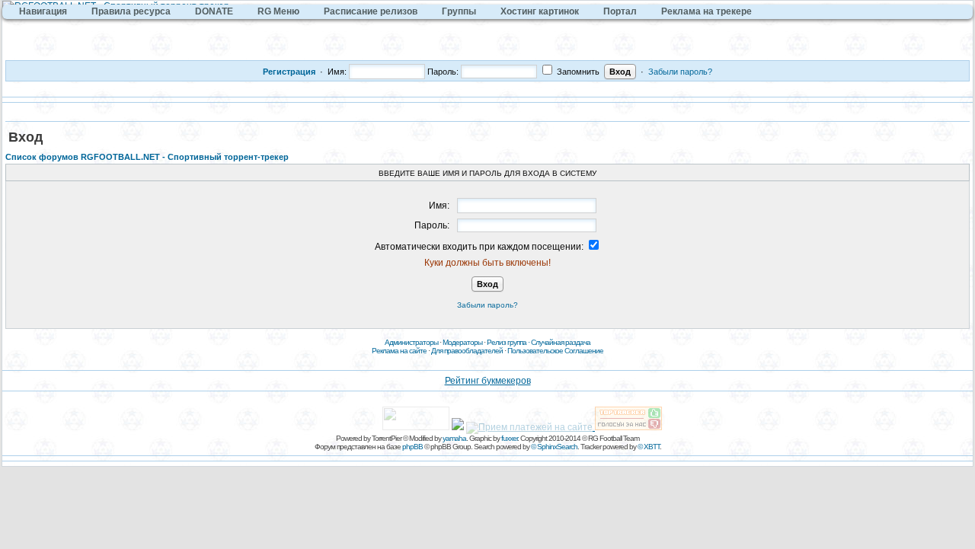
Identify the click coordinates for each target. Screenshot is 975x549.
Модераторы (462, 342)
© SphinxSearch (554, 446)
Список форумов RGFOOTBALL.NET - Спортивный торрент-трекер (147, 156)
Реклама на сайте (399, 350)
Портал (620, 11)
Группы (459, 11)
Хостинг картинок (539, 11)
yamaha (454, 438)
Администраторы (411, 342)
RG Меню (278, 11)
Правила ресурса (131, 11)
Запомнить (577, 71)
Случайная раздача (560, 342)
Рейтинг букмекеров (488, 380)
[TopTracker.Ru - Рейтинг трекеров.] (628, 427)
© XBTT (649, 446)
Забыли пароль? (680, 71)
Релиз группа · (509, 342)
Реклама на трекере (706, 11)
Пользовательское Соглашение (555, 350)
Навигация (43, 11)
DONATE (214, 11)
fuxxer (509, 438)
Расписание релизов (370, 11)
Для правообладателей (467, 350)
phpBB (412, 446)
